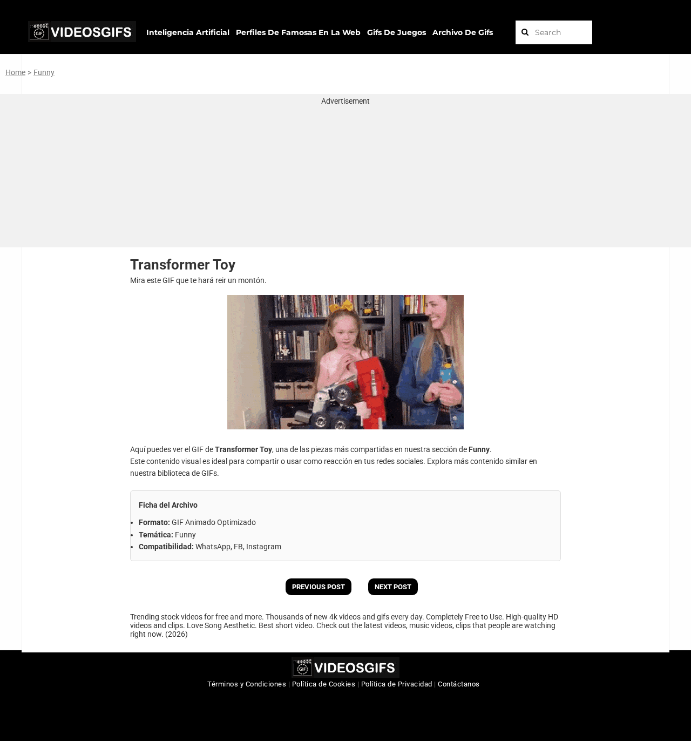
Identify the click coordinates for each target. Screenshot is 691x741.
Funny (44, 72)
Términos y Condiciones (246, 684)
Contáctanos (459, 684)
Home (15, 72)
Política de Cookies (324, 684)
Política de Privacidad (396, 684)
